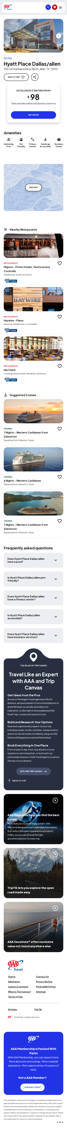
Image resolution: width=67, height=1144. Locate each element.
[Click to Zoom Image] (33, 36)
